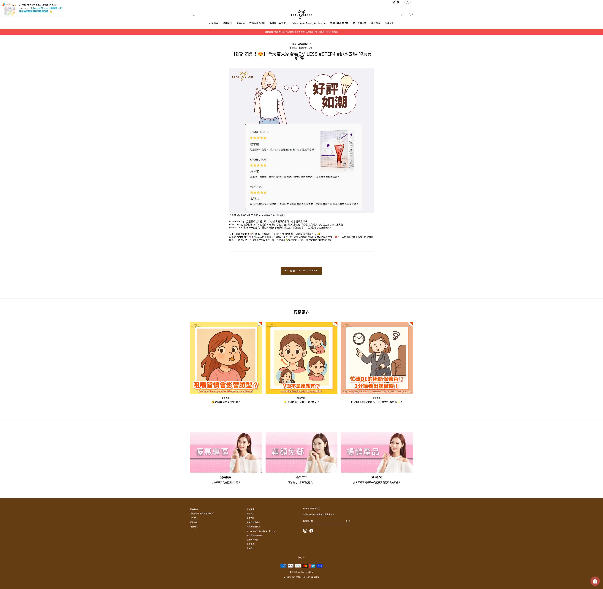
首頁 (294, 44)
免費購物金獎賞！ (279, 23)
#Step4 (259, 215)
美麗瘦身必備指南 (339, 23)
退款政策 (194, 526)
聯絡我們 (389, 23)
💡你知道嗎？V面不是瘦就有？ (301, 401)
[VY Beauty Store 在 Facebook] (311, 531)
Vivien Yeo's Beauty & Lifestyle (309, 23)
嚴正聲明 (375, 23)
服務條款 (194, 522)
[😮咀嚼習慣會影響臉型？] (226, 358)
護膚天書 (225, 398)
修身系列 (227, 23)
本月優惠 (213, 23)
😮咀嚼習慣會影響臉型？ (226, 401)
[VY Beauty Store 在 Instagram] (305, 531)
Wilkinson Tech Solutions (307, 577)
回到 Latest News (303, 270)
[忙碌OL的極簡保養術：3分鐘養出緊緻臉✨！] (377, 358)
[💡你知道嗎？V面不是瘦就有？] (302, 358)
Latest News (304, 44)
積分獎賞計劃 (360, 23)
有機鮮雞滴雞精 (257, 23)
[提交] (348, 521)
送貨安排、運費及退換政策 (201, 513)
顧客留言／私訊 (305, 48)
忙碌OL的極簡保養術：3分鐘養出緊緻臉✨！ (377, 401)
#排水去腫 (269, 215)
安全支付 (194, 518)
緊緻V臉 (240, 23)
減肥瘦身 (293, 48)
